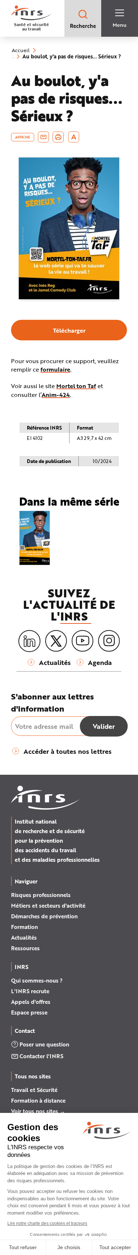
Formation (24, 927)
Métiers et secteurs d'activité (48, 905)
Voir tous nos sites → (38, 1111)
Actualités (24, 937)
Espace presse (29, 1012)
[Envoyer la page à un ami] (43, 137)
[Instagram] (109, 641)
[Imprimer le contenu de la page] (58, 137)
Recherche (83, 26)
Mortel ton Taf (76, 385)
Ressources (25, 948)
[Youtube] (82, 641)
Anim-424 (56, 394)
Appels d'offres (30, 1002)
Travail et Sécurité (34, 1090)
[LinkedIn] (29, 641)
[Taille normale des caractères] (74, 137)
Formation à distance (38, 1100)
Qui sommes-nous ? (37, 980)
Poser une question (44, 1044)
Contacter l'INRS (41, 1056)
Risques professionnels (41, 895)
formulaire (55, 369)
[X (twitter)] (56, 641)
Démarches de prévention (44, 916)
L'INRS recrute (30, 991)
